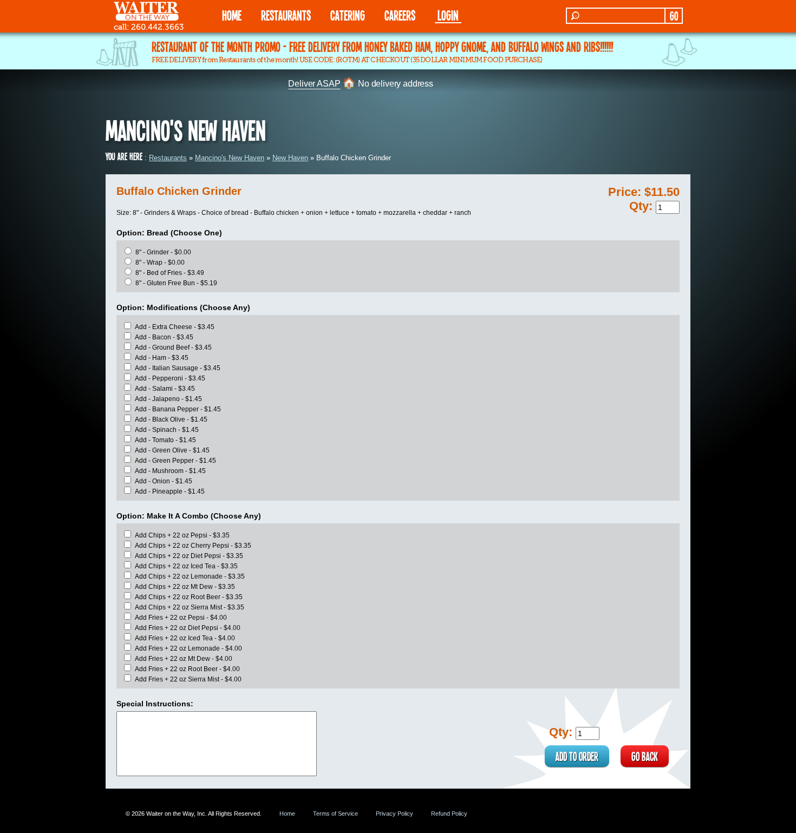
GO (674, 16)
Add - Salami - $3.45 (165, 388)
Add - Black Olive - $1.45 (171, 419)
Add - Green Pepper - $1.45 (175, 460)
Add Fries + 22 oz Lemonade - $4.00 (188, 648)
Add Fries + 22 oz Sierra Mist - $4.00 (188, 679)
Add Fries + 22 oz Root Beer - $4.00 (187, 669)
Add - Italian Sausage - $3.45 (177, 368)
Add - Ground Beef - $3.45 (173, 347)
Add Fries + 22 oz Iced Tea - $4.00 (185, 638)
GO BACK (644, 756)
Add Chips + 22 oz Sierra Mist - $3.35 (189, 607)
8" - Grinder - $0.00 (163, 252)
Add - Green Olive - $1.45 (172, 450)
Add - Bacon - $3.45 (164, 337)
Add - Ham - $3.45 (161, 358)
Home (287, 813)
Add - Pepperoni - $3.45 (170, 378)
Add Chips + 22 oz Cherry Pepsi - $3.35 (193, 545)
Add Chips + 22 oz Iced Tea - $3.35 (186, 566)
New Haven (290, 158)
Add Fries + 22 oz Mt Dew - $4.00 (183, 659)
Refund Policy (449, 813)
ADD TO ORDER (577, 756)
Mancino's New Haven (229, 158)
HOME (232, 15)
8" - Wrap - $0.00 (160, 262)
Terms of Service (335, 813)
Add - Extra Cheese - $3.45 (174, 327)
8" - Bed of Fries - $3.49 (169, 273)
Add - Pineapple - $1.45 (170, 491)
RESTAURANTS (286, 15)
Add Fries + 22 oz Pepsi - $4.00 (181, 617)
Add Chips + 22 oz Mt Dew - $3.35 (185, 587)
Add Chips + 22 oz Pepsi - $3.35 (182, 535)
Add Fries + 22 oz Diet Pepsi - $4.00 (187, 628)
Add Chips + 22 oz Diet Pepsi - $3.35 (189, 556)
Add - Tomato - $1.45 (165, 440)
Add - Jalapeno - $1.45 (168, 399)
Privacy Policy (394, 813)
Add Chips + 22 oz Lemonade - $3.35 (190, 576)
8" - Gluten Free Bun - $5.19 (176, 283)
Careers (399, 15)
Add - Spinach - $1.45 (167, 430)
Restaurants (168, 158)
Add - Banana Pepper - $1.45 (178, 409)
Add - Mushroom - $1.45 (170, 471)
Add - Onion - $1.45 (163, 481)
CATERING (347, 15)
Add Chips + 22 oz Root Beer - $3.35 (189, 597)
